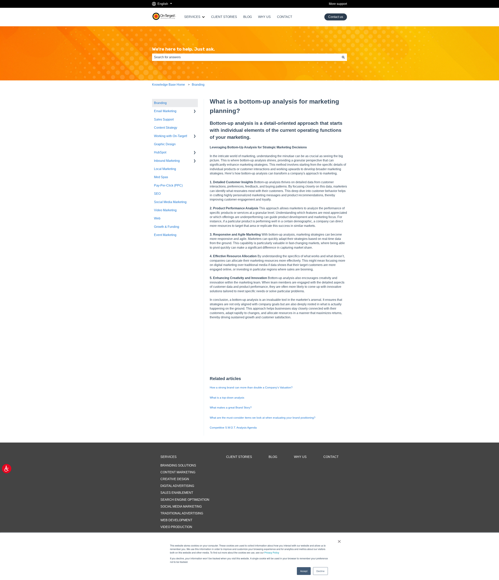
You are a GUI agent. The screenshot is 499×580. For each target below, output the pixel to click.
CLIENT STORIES (224, 16)
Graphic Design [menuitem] (165, 144)
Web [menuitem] (157, 218)
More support (338, 3)
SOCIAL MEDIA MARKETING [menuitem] (181, 506)
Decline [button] (320, 571)
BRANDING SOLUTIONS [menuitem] (178, 465)
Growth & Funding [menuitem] (166, 226)
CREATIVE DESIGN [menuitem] (174, 479)
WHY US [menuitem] (300, 457)
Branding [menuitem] (160, 103)
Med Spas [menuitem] (161, 177)
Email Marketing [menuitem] (165, 111)
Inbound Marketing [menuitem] (167, 160)
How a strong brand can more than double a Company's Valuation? (251, 387)
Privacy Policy (271, 552)
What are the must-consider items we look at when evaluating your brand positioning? (262, 417)
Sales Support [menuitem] (164, 119)
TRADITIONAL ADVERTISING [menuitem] (181, 513)
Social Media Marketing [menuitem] (170, 202)
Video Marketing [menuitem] (165, 210)
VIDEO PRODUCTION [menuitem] (176, 527)
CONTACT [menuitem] (331, 457)
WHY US (264, 16)
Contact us (335, 16)
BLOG (247, 16)
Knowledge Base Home (168, 84)
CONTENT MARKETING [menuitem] (177, 472)
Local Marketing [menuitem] (165, 169)
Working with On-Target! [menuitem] (170, 136)
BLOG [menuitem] (273, 457)
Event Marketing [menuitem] (165, 235)
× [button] (339, 540)
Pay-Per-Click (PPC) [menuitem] (168, 185)
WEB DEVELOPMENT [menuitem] (176, 520)
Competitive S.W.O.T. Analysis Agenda (233, 427)
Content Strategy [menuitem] (165, 127)
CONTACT (284, 16)
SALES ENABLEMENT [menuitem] (176, 492)
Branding (198, 84)
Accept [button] (303, 571)
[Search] (343, 57)
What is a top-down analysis (227, 397)
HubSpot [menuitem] (160, 152)
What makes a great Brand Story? (231, 407)
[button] (195, 111)
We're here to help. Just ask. (183, 49)
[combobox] (246, 57)
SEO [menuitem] (157, 193)
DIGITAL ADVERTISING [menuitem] (177, 486)
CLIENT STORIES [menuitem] (239, 457)
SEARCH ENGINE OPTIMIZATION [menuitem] (184, 499)
